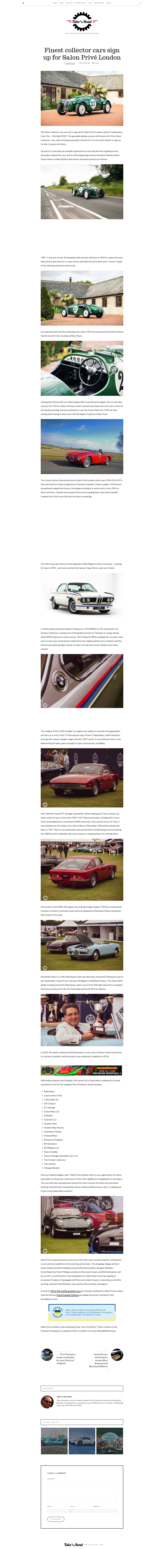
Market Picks (80, 3)
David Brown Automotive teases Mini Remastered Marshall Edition (102, 1360)
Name (50, 1506)
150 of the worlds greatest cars (65, 1291)
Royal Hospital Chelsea (68, 1295)
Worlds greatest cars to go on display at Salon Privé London (82, 1441)
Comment (51, 1479)
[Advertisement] (82, 239)
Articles (69, 3)
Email (73, 1506)
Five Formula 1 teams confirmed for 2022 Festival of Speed (61, 1357)
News (61, 3)
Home (55, 3)
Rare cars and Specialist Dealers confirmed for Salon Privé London (110, 1441)
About (108, 3)
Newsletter (99, 3)
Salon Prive (70, 63)
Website (96, 1506)
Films (90, 3)
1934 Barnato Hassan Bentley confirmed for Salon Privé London (54, 1441)
